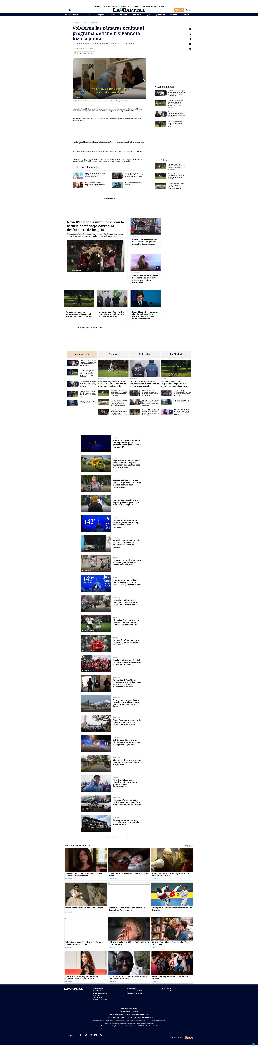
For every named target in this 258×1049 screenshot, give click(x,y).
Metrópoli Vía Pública (100, 1000)
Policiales (137, 14)
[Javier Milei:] (146, 306)
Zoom (84, 22)
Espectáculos (160, 14)
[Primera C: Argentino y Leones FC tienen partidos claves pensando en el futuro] (112, 563)
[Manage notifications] (253, 1044)
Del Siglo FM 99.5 (165, 988)
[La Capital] (129, 10)
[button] (65, 10)
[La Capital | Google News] (101, 1035)
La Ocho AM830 (131, 988)
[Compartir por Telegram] (190, 39)
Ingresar (189, 10)
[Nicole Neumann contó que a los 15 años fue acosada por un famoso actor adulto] (90, 175)
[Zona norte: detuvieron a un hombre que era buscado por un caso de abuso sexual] (145, 375)
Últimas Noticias (71, 14)
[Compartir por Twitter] (190, 29)
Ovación (112, 14)
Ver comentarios (109, 198)
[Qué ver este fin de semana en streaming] (129, 185)
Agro (148, 14)
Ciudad (91, 14)
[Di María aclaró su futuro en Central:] (112, 623)
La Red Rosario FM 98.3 (134, 991)
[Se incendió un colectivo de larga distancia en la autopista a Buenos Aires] (112, 823)
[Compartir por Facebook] (190, 24)
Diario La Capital (98, 988)
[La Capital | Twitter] (86, 1035)
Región (101, 14)
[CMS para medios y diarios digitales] (177, 1038)
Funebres (136, 6)
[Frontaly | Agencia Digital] (188, 1037)
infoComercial (97, 997)
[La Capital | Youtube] (96, 1035)
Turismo (161, 6)
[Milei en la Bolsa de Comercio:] (112, 443)
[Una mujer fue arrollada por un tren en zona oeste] (82, 403)
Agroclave (96, 995)
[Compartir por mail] (190, 49)
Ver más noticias (111, 837)
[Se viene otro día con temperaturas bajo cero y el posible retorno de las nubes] (79, 306)
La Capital (76, 22)
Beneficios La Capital (149, 6)
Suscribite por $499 (179, 10)
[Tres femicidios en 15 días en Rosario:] (146, 270)
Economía (124, 14)
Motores (107, 6)
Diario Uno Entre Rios (100, 993)
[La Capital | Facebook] (81, 1035)
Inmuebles (97, 6)
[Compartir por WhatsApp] (190, 34)
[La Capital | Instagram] (91, 1035)
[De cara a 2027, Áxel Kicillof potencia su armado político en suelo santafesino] (112, 306)
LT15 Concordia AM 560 (134, 993)
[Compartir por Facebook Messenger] (190, 44)
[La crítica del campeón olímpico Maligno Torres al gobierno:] (112, 783)
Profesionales (125, 6)
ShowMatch (93, 22)
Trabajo (115, 6)
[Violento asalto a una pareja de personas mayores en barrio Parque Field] (112, 763)
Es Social (185, 14)
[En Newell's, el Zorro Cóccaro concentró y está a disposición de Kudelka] (112, 643)
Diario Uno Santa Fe (99, 991)
